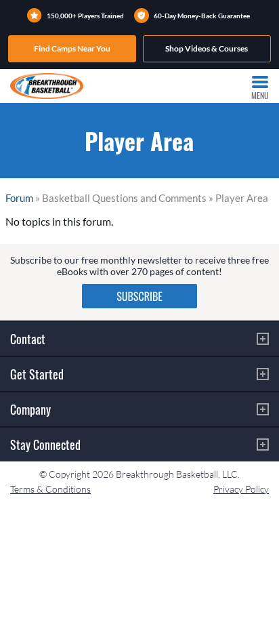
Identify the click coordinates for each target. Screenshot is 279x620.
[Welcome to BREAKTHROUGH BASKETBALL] (46, 86)
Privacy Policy (241, 489)
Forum (19, 198)
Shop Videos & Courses (206, 48)
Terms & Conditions (50, 489)
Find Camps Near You (72, 48)
